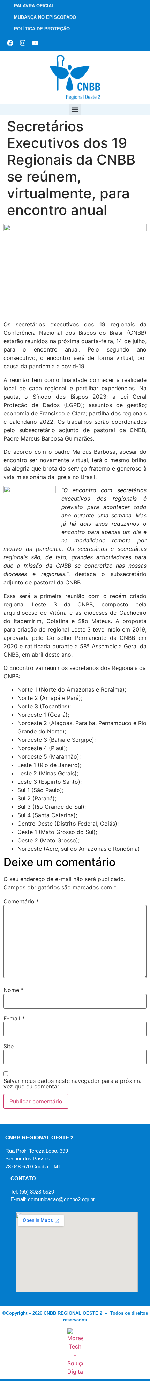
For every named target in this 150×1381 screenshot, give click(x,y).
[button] (75, 109)
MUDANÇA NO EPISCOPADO (45, 17)
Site (8, 1046)
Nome (13, 990)
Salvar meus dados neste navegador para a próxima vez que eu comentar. (72, 1083)
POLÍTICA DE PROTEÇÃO (42, 28)
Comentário (21, 901)
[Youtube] (35, 43)
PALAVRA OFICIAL (34, 5)
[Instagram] (22, 43)
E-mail (14, 1018)
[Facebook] (10, 43)
